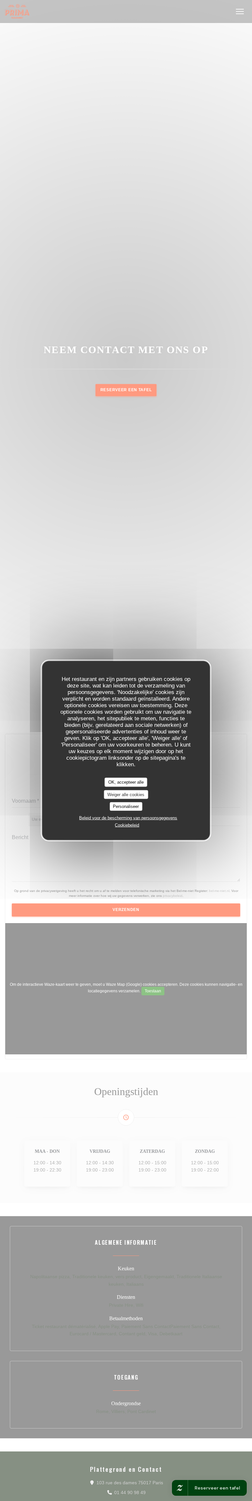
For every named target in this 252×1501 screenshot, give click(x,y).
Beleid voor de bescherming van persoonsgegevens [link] (128, 817)
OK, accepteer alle (126, 782)
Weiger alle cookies (125, 794)
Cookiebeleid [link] (127, 824)
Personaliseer (126, 806)
